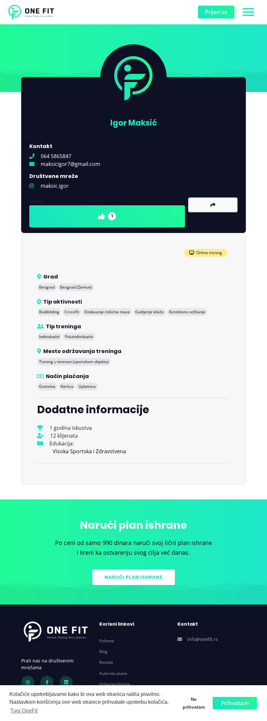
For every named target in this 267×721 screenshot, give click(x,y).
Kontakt (106, 662)
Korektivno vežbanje (187, 312)
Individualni (49, 336)
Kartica (67, 386)
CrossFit (71, 312)
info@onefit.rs (202, 639)
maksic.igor (54, 185)
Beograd (47, 287)
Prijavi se (216, 12)
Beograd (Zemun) (76, 287)
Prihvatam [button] (235, 703)
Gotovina (47, 386)
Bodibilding (49, 312)
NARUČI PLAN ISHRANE (133, 577)
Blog (103, 651)
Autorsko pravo (113, 673)
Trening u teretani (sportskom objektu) (74, 361)
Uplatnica (87, 386)
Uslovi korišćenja (114, 684)
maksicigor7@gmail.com (69, 164)
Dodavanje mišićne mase (107, 312)
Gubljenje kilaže (149, 312)
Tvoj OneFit (23, 711)
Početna (106, 641)
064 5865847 (55, 156)
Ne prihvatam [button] (194, 703)
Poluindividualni (79, 336)
